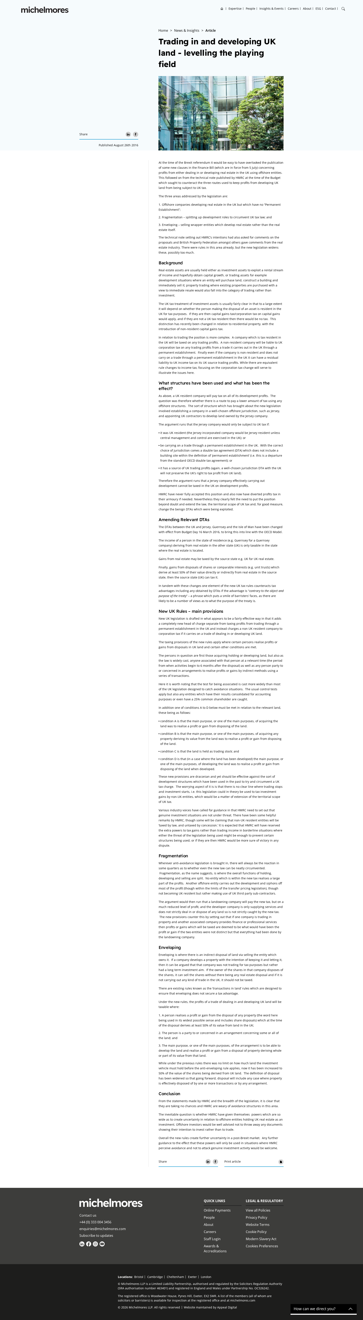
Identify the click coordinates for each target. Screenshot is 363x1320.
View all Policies (258, 1210)
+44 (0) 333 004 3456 (95, 1222)
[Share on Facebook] (135, 134)
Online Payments (217, 1210)
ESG (318, 9)
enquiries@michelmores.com (102, 1228)
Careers (293, 9)
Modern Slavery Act (261, 1239)
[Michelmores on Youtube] (102, 1243)
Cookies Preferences (262, 1246)
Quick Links (214, 1201)
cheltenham (175, 1277)
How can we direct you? (314, 1309)
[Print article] (281, 1161)
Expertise (235, 9)
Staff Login (212, 1239)
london (206, 1277)
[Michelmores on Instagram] (95, 1243)
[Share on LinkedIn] (128, 134)
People (250, 9)
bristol (138, 1277)
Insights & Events (271, 9)
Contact (330, 9)
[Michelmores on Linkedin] (81, 1243)
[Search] (343, 8)
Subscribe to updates (96, 1235)
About (307, 9)
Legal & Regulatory (264, 1201)
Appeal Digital (227, 1307)
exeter (192, 1277)
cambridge (155, 1277)
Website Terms (258, 1224)
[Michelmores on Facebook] (88, 1243)
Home (222, 9)
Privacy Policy (256, 1217)
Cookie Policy (256, 1231)
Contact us (87, 1215)
